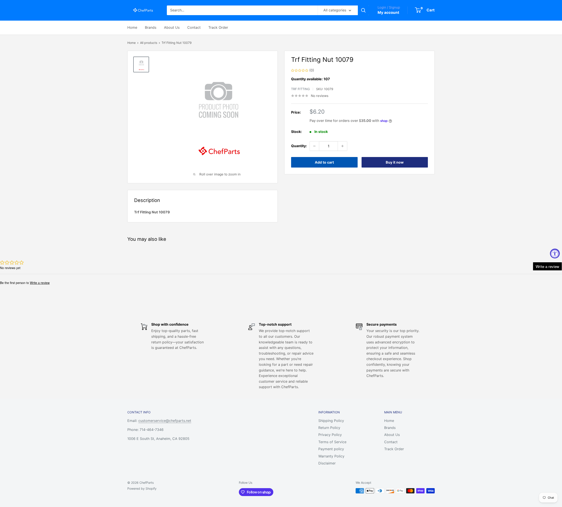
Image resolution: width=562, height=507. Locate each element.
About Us (172, 27)
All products (148, 43)
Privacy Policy (330, 434)
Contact (194, 27)
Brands (150, 27)
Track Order (218, 27)
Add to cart (324, 162)
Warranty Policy (331, 456)
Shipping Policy (331, 420)
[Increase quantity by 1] (342, 146)
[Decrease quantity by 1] (314, 146)
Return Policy (329, 427)
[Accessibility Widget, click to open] (555, 254)
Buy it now (395, 162)
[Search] (363, 10)
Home (132, 27)
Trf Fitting (300, 89)
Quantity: (299, 146)
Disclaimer (327, 463)
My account (388, 12)
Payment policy (331, 449)
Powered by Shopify (142, 488)
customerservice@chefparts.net (164, 420)
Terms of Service (332, 442)
